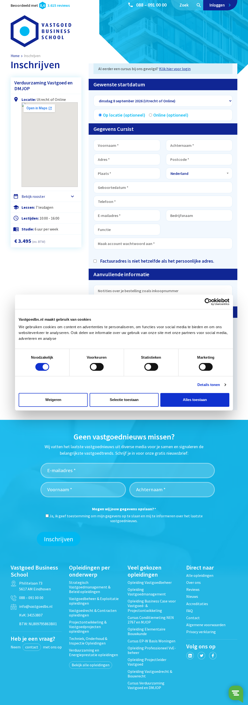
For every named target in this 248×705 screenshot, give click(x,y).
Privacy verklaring (201, 631)
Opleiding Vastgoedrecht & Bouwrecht (150, 673)
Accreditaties (197, 603)
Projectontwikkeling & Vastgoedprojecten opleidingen (88, 627)
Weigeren (53, 400)
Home (15, 55)
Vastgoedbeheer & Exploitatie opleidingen (94, 601)
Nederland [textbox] (179, 173)
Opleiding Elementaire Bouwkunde (146, 631)
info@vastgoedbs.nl (36, 606)
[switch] (97, 367)
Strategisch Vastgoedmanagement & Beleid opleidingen (89, 587)
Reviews (193, 589)
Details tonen (208, 385)
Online (170, 115)
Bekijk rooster (33, 196)
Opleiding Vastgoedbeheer (150, 582)
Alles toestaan (195, 400)
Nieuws (192, 596)
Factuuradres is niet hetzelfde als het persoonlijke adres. (157, 261)
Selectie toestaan (124, 400)
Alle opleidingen (199, 575)
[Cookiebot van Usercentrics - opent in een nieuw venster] (208, 301)
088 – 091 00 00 (151, 5)
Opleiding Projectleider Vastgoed (147, 662)
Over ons (193, 582)
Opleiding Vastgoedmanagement (147, 591)
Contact (193, 617)
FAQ (189, 610)
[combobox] (199, 173)
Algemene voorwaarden (205, 624)
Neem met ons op (36, 647)
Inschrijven (58, 539)
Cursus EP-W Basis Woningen (151, 640)
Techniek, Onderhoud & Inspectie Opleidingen (88, 641)
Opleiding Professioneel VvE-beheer (152, 650)
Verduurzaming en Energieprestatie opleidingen (93, 652)
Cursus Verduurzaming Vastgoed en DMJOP (146, 685)
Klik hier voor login (175, 68)
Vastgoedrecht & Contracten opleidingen (92, 612)
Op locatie (124, 115)
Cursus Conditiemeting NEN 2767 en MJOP (151, 619)
